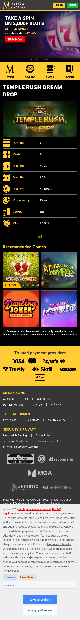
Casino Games (56, 419)
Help (25, 399)
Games (69, 76)
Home (10, 76)
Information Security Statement (21, 446)
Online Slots (32, 420)
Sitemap (37, 404)
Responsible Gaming (15, 435)
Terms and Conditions (15, 441)
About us (8, 399)
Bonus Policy (43, 435)
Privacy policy (45, 441)
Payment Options (13, 404)
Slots (50, 76)
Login (59, 5)
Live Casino (9, 420)
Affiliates (56, 404)
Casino (30, 76)
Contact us (43, 399)
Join (72, 5)
